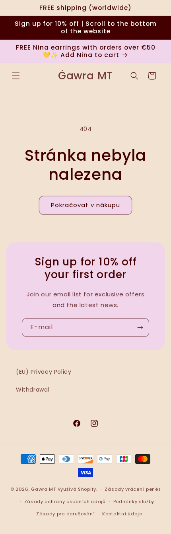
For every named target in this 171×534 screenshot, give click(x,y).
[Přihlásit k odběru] (140, 327)
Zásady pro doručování (65, 514)
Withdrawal (32, 390)
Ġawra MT (43, 489)
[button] (16, 76)
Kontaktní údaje (122, 514)
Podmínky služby (134, 501)
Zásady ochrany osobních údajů (65, 501)
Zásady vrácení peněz (133, 489)
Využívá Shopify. (77, 489)
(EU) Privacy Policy (43, 372)
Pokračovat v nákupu (85, 205)
